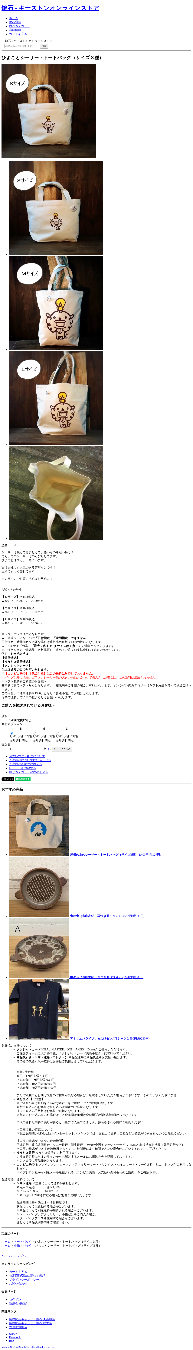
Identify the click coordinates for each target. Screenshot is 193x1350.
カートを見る (18, 34)
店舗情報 (15, 30)
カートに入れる (61, 749)
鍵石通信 (15, 22)
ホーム (13, 18)
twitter (13, 1334)
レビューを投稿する (22, 768)
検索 (44, 46)
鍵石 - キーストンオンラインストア (50, 8)
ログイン (15, 1299)
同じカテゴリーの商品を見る (28, 772)
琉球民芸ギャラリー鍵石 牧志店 (30, 1323)
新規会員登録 (18, 1303)
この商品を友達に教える (25, 764)
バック (27, 1245)
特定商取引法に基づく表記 (27, 1275)
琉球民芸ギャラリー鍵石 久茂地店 (32, 1319)
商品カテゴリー (19, 26)
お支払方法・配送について (27, 756)
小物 (17, 1245)
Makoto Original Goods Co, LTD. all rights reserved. (28, 1346)
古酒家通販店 (18, 1327)
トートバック (23, 1241)
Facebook (15, 1337)
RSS (12, 1340)
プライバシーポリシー (24, 1279)
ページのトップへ (14, 1255)
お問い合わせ (18, 1283)
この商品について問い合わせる (30, 760)
